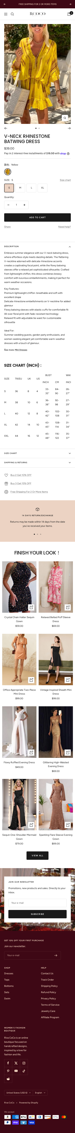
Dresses (8, 973)
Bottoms (9, 986)
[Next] (69, 128)
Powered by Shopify (28, 1102)
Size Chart (10, 453)
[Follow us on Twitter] (16, 1063)
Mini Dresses (21, 350)
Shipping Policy (49, 986)
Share (7, 226)
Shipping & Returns (15, 462)
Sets (6, 992)
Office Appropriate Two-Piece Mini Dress (19, 691)
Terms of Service (50, 1004)
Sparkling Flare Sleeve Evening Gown (55, 836)
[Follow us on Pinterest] (8, 1071)
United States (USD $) (16, 1093)
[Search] (12, 14)
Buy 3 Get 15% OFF (20, 483)
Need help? (64, 226)
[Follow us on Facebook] (8, 1063)
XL (42, 187)
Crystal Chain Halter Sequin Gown (19, 619)
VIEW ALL (37, 855)
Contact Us (47, 973)
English (38, 1093)
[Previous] (5, 128)
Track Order (47, 979)
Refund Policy (48, 992)
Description (11, 246)
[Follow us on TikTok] (24, 1071)
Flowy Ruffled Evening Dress (19, 762)
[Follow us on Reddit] (8, 1079)
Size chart (65, 180)
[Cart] (69, 14)
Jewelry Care (48, 1011)
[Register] (55, 955)
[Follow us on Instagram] (24, 1063)
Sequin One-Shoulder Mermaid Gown (19, 836)
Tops (6, 979)
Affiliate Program (50, 1017)
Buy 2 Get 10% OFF (21, 475)
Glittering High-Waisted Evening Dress (56, 764)
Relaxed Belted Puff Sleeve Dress (55, 619)
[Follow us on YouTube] (16, 1071)
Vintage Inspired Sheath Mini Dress (56, 691)
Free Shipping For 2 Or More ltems (29, 491)
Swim (7, 998)
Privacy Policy (48, 998)
